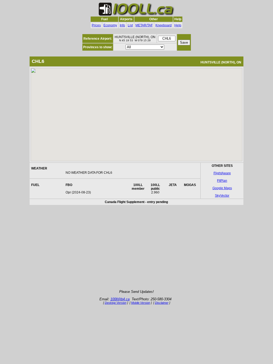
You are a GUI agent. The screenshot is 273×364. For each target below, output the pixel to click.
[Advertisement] (136, 247)
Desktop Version (115, 302)
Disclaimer (161, 302)
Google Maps (222, 188)
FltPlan (222, 181)
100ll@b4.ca (120, 299)
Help (177, 25)
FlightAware (222, 173)
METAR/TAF (144, 25)
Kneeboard (163, 25)
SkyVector (222, 195)
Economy (110, 25)
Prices (96, 25)
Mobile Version (140, 302)
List (130, 25)
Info (122, 25)
